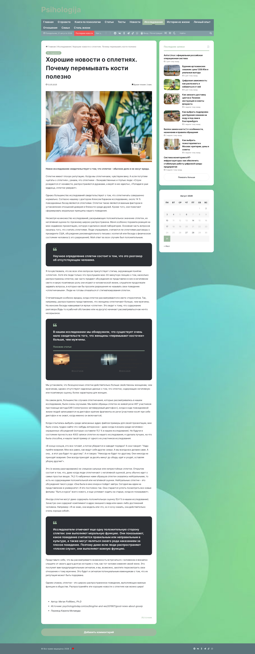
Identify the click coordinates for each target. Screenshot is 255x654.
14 (193, 220)
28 (193, 232)
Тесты (122, 21)
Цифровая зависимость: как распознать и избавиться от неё (194, 83)
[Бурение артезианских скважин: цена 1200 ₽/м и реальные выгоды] (172, 70)
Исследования (153, 21)
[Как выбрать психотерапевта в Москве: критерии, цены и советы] (172, 144)
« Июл (167, 246)
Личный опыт (202, 21)
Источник (147, 617)
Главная (48, 21)
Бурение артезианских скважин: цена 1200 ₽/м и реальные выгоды (195, 69)
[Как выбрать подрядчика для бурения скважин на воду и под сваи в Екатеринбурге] (172, 116)
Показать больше (186, 177)
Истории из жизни (178, 21)
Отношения (50, 27)
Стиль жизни (82, 27)
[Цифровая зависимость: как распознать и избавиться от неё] (172, 84)
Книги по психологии (88, 21)
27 (186, 232)
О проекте (64, 21)
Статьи (109, 21)
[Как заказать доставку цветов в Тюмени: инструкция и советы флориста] (172, 98)
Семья (66, 27)
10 (167, 220)
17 (167, 226)
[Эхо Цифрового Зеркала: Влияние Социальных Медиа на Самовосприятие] (109, 359)
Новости (135, 21)
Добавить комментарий (99, 632)
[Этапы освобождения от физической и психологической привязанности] (61, 359)
